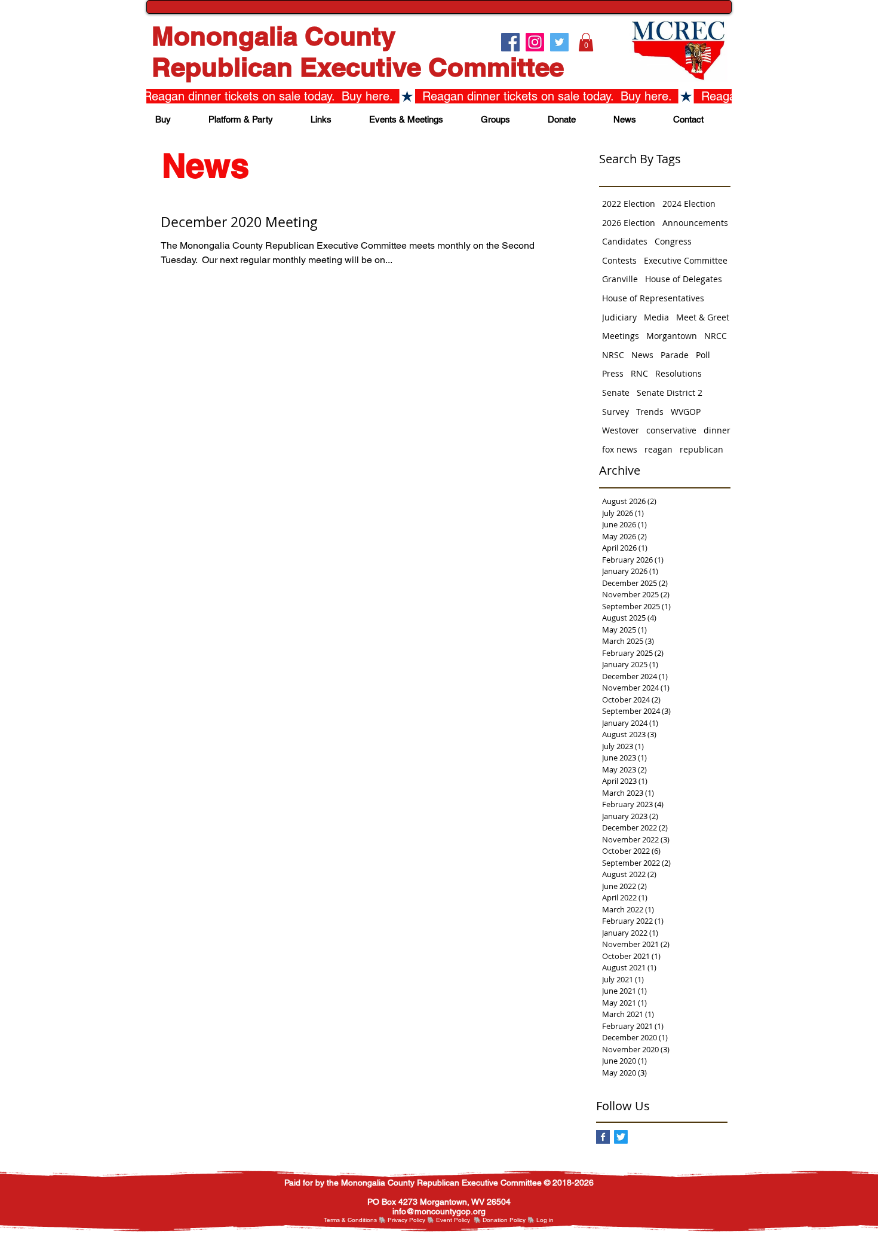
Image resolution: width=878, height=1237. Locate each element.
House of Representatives (653, 298)
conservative (671, 430)
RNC (639, 373)
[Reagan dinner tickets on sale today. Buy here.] (439, 96)
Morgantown (671, 335)
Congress (673, 241)
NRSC (613, 355)
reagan (658, 449)
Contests (619, 260)
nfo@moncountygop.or (437, 1211)
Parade (675, 355)
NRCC (715, 335)
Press (613, 373)
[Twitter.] (559, 42)
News (642, 355)
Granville (620, 279)
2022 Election (628, 203)
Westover (620, 430)
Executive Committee (685, 260)
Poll (703, 355)
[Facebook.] (510, 42)
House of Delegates (683, 279)
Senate (616, 392)
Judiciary (619, 317)
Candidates (624, 241)
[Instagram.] (535, 42)
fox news (619, 449)
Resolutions (678, 373)
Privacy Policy (406, 1220)
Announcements (695, 222)
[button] (586, 42)
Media (656, 317)
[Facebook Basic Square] (603, 1137)
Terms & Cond (343, 1220)
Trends (650, 411)
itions (370, 1220)
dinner (717, 430)
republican (701, 449)
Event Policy (453, 1220)
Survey (615, 411)
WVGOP (686, 411)
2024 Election (689, 203)
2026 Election (628, 222)
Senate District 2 (669, 392)
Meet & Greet (702, 317)
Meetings (620, 335)
